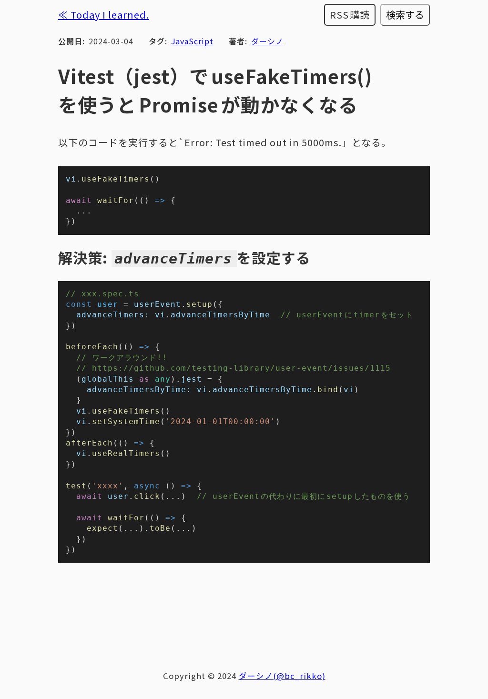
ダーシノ (267, 41)
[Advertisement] (244, 610)
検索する (405, 14)
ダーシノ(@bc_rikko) (282, 675)
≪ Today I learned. (103, 14)
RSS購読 (350, 14)
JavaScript (192, 41)
